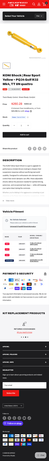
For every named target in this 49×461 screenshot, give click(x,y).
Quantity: (6, 125)
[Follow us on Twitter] (9, 418)
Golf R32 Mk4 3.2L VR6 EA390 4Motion (36, 260)
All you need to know (24, 332)
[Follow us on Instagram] (19, 418)
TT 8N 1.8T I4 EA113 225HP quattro (35, 249)
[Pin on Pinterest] (34, 148)
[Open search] (33, 4)
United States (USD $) (11, 406)
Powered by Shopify (9, 455)
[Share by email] (44, 148)
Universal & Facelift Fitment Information (23, 226)
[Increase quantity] (28, 125)
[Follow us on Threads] (14, 418)
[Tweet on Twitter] (39, 148)
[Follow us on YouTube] (24, 418)
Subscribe (11, 393)
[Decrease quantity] (14, 125)
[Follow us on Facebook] (4, 418)
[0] (44, 4)
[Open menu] (4, 4)
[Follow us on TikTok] (29, 418)
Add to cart (24, 135)
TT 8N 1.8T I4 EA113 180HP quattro (35, 243)
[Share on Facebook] (29, 148)
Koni (5, 89)
